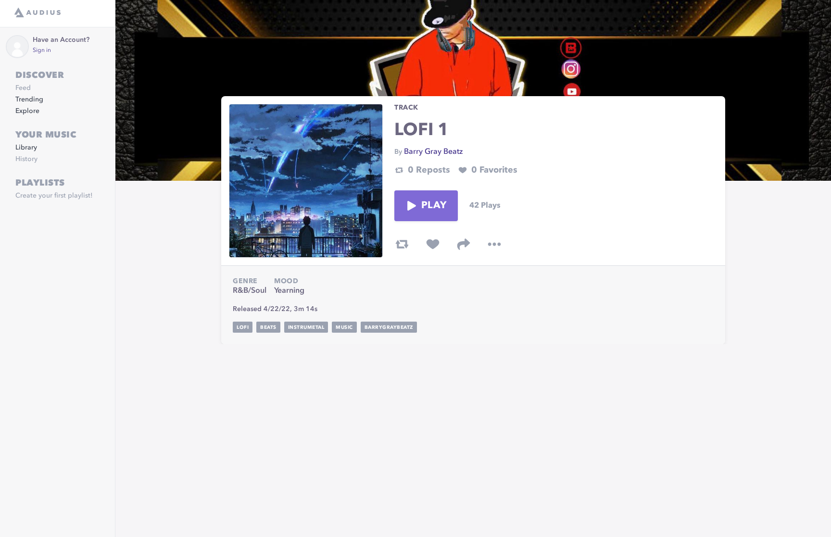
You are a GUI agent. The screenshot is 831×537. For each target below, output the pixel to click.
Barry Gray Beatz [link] (433, 152)
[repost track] (402, 244)
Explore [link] (27, 111)
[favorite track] (433, 244)
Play (433, 206)
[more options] (494, 244)
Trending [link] (29, 99)
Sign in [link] (42, 50)
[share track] (463, 244)
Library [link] (26, 147)
